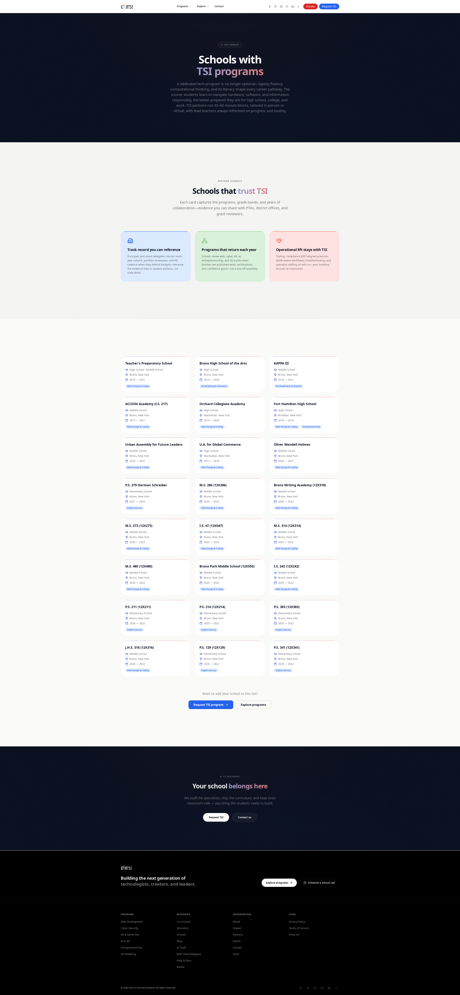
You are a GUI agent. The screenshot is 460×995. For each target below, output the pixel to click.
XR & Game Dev (130, 934)
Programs (182, 6)
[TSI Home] (127, 6)
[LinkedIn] (292, 6)
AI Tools (181, 947)
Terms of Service (299, 928)
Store (236, 954)
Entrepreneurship (131, 947)
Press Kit (294, 934)
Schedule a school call (321, 882)
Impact (237, 928)
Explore (201, 6)
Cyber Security (129, 928)
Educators (183, 928)
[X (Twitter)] (275, 6)
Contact (219, 6)
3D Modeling (128, 954)
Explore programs (253, 705)
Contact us (244, 817)
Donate (310, 6)
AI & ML (125, 941)
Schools (181, 934)
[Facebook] (269, 6)
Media (180, 967)
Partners (238, 934)
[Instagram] (281, 6)
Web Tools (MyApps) (189, 954)
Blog (179, 941)
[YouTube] (287, 6)
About (236, 921)
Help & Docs (184, 960)
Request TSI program (209, 705)
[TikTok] (298, 6)
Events (237, 941)
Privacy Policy (297, 921)
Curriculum (183, 921)
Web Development (132, 921)
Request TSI (216, 817)
